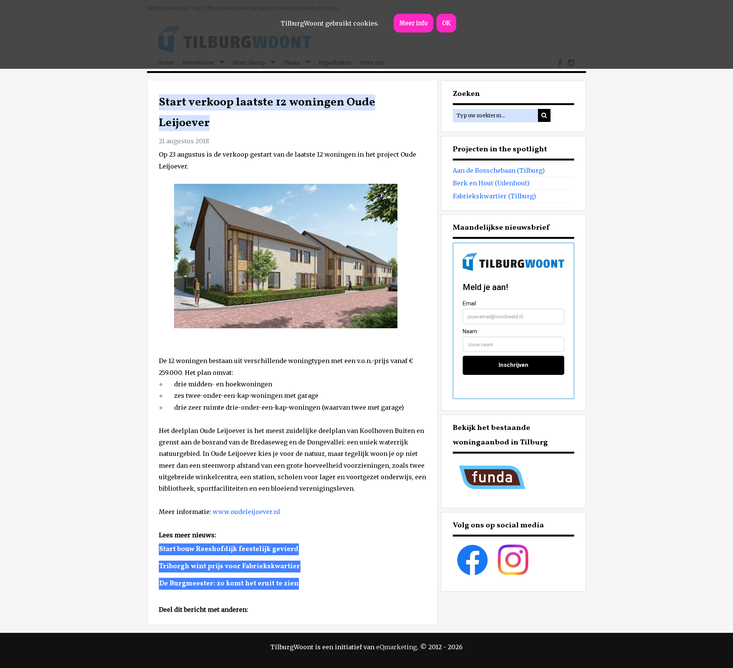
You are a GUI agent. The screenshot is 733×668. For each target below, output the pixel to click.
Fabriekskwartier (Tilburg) (494, 196)
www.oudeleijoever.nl (246, 512)
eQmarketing (396, 647)
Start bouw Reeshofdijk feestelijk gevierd (229, 549)
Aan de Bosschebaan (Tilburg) (499, 170)
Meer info (413, 23)
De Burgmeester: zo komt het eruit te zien (229, 584)
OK (446, 23)
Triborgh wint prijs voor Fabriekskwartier (229, 566)
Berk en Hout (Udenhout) (491, 183)
